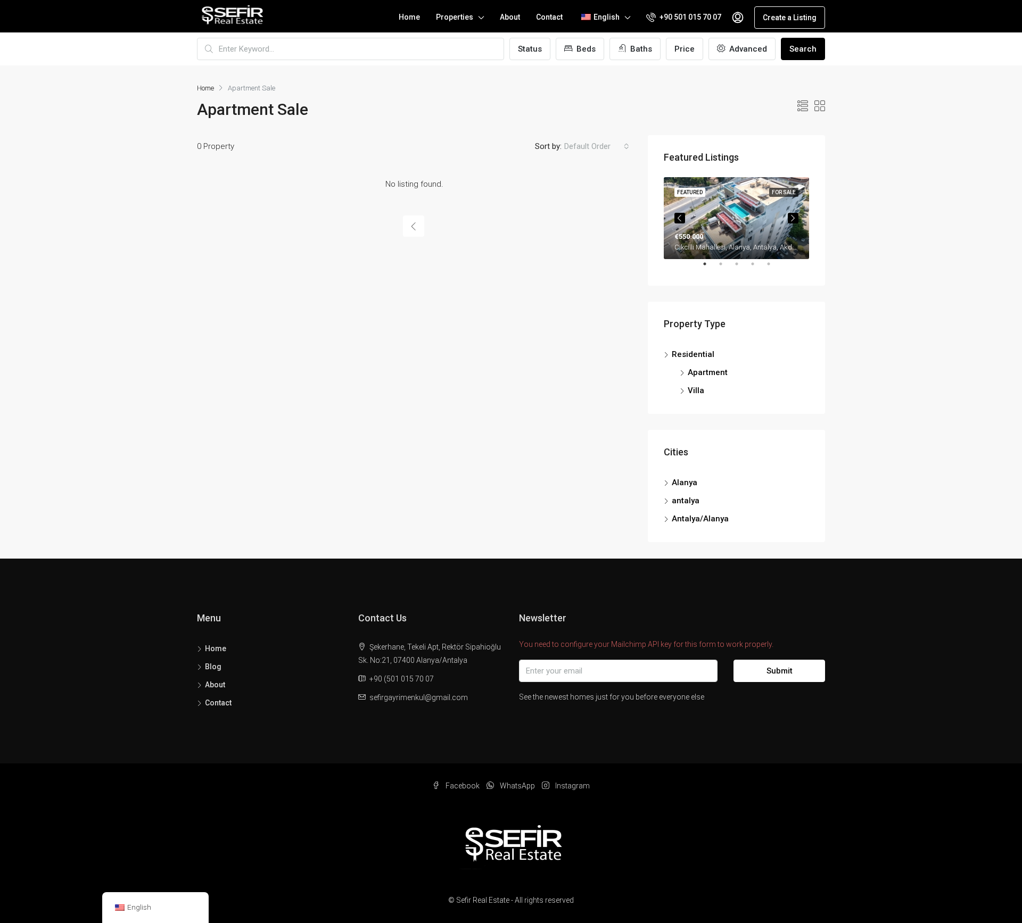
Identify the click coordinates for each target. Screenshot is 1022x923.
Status (530, 49)
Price (684, 49)
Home (409, 17)
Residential (693, 354)
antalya (685, 500)
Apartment (708, 372)
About (510, 17)
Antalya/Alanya (700, 518)
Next (793, 218)
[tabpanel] (736, 218)
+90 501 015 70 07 (689, 17)
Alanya (684, 482)
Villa (696, 390)
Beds (585, 49)
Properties (454, 17)
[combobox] (597, 146)
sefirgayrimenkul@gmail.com (418, 697)
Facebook (462, 785)
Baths (640, 49)
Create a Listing (790, 17)
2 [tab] (726, 268)
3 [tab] (742, 268)
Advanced (747, 49)
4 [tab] (758, 268)
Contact (549, 17)
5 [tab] (774, 268)
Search (803, 49)
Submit (780, 671)
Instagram (572, 785)
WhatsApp (517, 785)
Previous (679, 218)
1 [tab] (710, 268)
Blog (213, 666)
